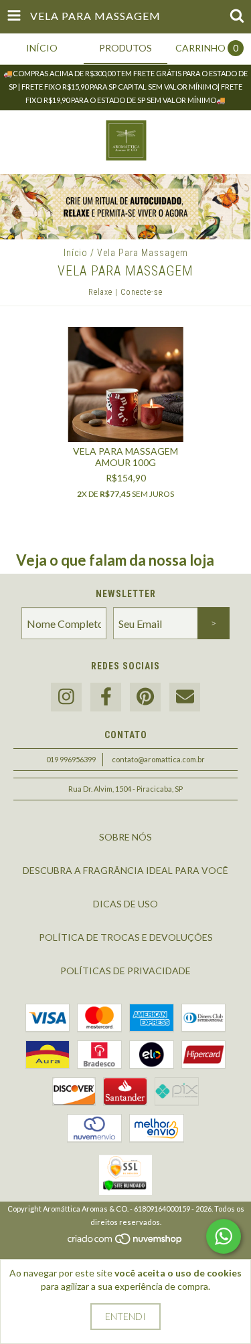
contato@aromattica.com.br (158, 759)
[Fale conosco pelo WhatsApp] (223, 1236)
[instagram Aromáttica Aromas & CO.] (66, 697)
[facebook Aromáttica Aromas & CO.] (105, 697)
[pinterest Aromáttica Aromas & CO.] (145, 697)
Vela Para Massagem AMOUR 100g (125, 456)
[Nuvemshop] (125, 1242)
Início (76, 252)
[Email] (184, 697)
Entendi (125, 1316)
